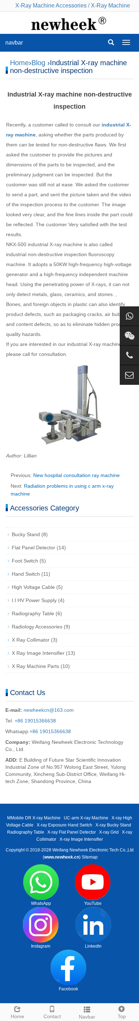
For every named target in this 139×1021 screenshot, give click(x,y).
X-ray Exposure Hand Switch (64, 825)
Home (19, 63)
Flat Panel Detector (33, 547)
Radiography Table (33, 613)
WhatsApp (41, 903)
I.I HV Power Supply (34, 600)
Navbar (87, 1017)
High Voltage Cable (33, 587)
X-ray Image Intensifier (81, 839)
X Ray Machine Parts (35, 666)
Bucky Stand (26, 534)
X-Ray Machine (110, 5)
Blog (38, 63)
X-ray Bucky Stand (113, 825)
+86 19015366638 (34, 721)
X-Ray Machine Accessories (51, 5)
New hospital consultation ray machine (76, 475)
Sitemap (90, 857)
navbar (14, 43)
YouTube (93, 903)
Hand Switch (26, 574)
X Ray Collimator (31, 640)
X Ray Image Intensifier (38, 653)
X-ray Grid (109, 832)
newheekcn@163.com (49, 710)
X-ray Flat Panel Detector (71, 832)
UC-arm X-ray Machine (86, 817)
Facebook (68, 988)
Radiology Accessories (37, 626)
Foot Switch (25, 561)
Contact (52, 1016)
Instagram (40, 946)
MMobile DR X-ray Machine (34, 817)
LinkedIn (93, 946)
